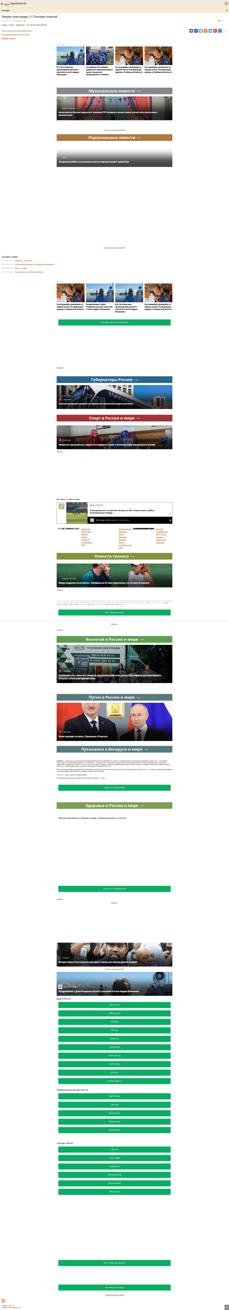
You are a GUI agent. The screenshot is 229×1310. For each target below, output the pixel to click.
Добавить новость (9, 38)
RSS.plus (114, 1022)
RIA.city (114, 1030)
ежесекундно (91, 604)
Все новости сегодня (114, 1287)
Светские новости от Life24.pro (114, 322)
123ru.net (60, 44)
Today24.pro (114, 1166)
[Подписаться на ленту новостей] (3, 1300)
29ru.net (60, 282)
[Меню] (226, 3)
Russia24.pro (114, 1130)
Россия (122, 604)
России (59, 604)
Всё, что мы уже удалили (114, 1263)
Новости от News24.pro (114, 788)
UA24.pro (114, 1073)
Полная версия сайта (114, 1295)
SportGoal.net (18, 21)
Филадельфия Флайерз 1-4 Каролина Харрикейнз (34, 264)
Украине (64, 604)
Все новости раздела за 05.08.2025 (15, 34)
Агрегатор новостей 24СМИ (114, 130)
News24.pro (114, 1192)
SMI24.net (114, 1039)
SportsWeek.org (114, 1175)
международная (70, 761)
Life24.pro (114, 1105)
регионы (107, 604)
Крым (111, 604)
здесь (147, 602)
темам (76, 604)
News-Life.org (114, 1056)
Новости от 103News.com (114, 889)
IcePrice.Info (114, 1064)
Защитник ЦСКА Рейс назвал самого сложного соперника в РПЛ (86, 537)
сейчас (166, 602)
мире (71, 604)
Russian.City (114, 1122)
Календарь (6, 10)
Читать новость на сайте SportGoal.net (17, 31)
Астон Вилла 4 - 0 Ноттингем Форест (29, 272)
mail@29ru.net (16, 1307)
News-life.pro (114, 1113)
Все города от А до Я (114, 612)
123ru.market (114, 1158)
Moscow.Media (114, 1183)
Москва (116, 604)
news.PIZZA (114, 1047)
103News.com (114, 1013)
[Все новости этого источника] (25, 21)
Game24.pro (114, 1005)
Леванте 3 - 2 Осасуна (23, 260)
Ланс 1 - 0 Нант (21, 268)
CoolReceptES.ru (114, 1081)
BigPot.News (114, 1096)
